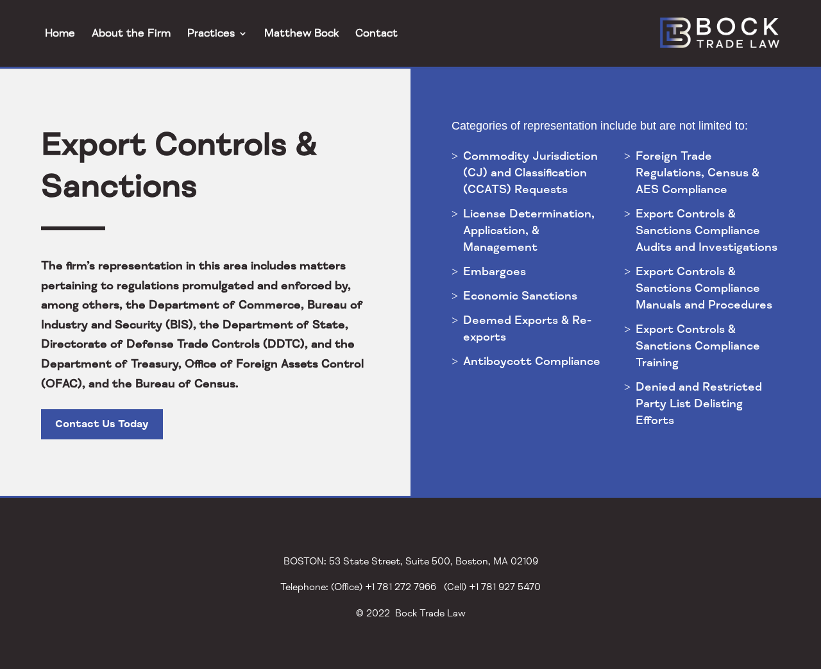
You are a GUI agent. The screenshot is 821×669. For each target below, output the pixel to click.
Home (60, 33)
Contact (376, 33)
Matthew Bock (301, 33)
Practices (211, 33)
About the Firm (131, 33)
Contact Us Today (102, 424)
